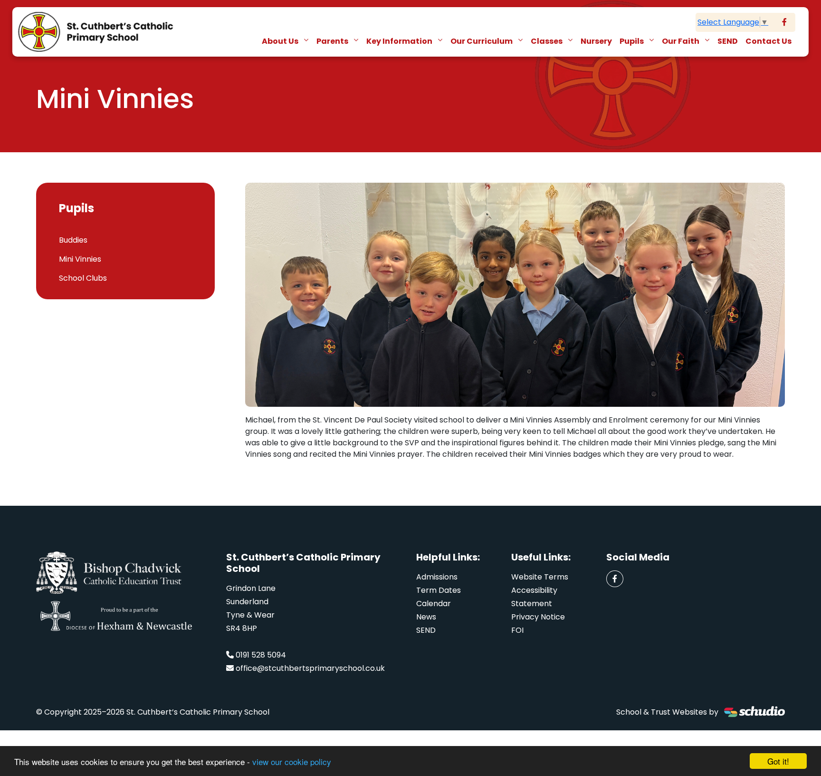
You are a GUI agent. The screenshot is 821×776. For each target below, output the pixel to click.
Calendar (433, 603)
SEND (727, 41)
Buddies (73, 240)
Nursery (596, 41)
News (426, 616)
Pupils (632, 41)
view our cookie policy (291, 761)
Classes (547, 41)
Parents (333, 41)
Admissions (437, 576)
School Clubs (83, 278)
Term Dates (438, 590)
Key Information (400, 41)
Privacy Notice (538, 616)
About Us (281, 41)
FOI (517, 630)
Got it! (778, 761)
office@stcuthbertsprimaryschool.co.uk (310, 668)
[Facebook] (784, 22)
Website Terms (539, 576)
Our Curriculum (482, 41)
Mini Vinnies (80, 259)
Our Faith (681, 41)
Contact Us (768, 41)
